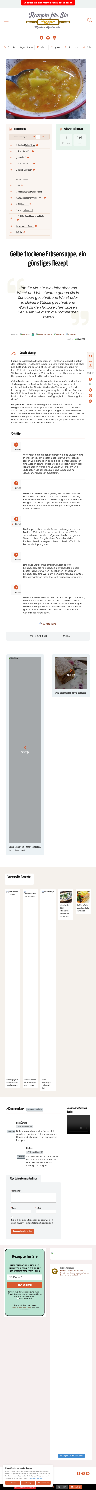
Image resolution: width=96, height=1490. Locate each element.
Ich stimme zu (25, 1298)
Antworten (11, 1131)
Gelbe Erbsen (30, 145)
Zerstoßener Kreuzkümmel (32, 198)
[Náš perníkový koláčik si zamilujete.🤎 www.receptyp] (81, 1396)
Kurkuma (24, 204)
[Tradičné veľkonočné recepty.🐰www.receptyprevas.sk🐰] (61, 1371)
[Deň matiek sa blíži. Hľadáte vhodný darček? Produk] (61, 1345)
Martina (66, 636)
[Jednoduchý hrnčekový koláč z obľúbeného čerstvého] (61, 1312)
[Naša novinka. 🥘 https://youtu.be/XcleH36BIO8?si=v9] (61, 1285)
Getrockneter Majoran (25, 226)
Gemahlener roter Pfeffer (34, 216)
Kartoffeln (27, 151)
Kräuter (19, 232)
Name (13, 1208)
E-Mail (38, 1208)
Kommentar (15, 1191)
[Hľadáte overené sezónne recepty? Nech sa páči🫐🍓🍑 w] (81, 1306)
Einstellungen (28, 1483)
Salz (18, 185)
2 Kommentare (41, 636)
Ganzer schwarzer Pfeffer (32, 192)
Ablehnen (13, 1483)
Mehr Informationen (37, 1478)
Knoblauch (28, 170)
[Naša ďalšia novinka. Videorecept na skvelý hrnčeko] (81, 1376)
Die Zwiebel (27, 164)
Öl (25, 157)
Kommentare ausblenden (35, 1109)
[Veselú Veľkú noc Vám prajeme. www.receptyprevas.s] (81, 1333)
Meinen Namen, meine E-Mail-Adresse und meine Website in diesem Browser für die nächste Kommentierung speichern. (32, 1221)
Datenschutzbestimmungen (21, 1307)
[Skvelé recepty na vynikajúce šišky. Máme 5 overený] (81, 1433)
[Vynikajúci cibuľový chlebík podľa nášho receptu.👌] (61, 1437)
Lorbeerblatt (28, 210)
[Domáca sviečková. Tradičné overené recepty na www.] (81, 1288)
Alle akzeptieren (43, 1483)
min (64, 1487)
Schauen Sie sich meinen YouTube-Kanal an (48, 2)
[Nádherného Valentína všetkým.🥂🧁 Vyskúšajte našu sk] (61, 1406)
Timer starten (75, 1487)
